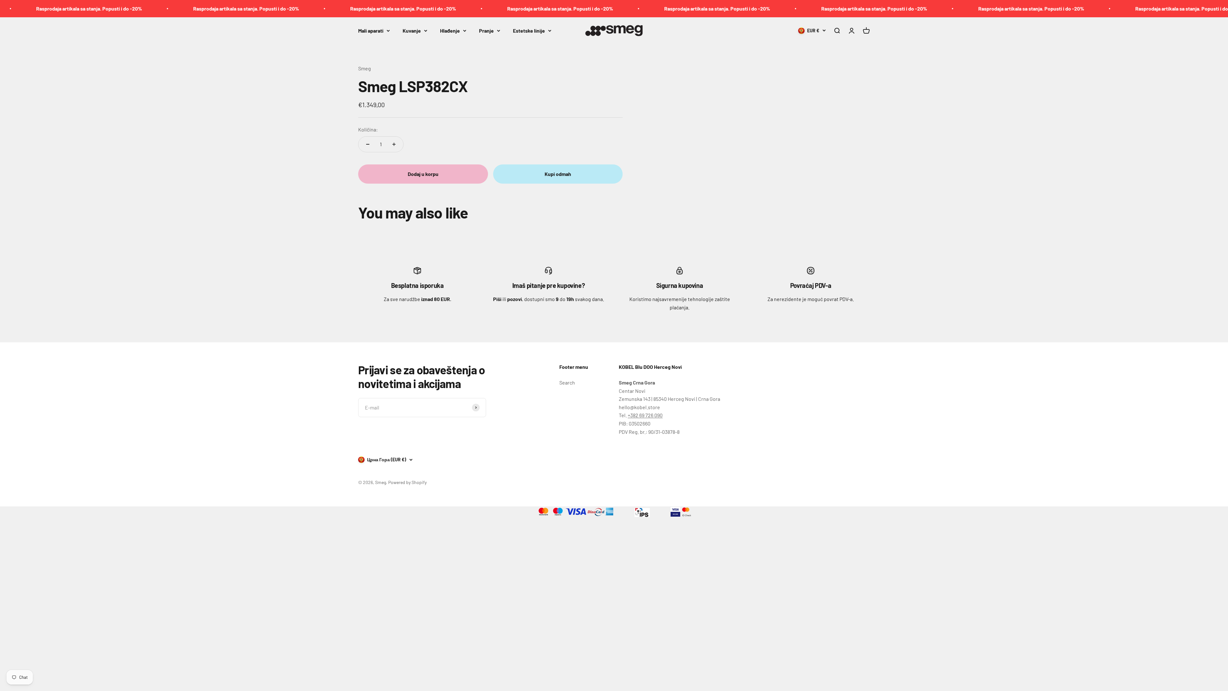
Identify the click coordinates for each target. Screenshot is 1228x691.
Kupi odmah (558, 174)
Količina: (368, 129)
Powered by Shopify (407, 482)
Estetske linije (529, 30)
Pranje (486, 30)
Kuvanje (412, 30)
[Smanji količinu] (367, 144)
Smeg (364, 68)
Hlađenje (450, 30)
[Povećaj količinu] (394, 144)
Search (567, 382)
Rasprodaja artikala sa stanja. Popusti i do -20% (186, 8)
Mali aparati (370, 30)
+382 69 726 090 (645, 415)
